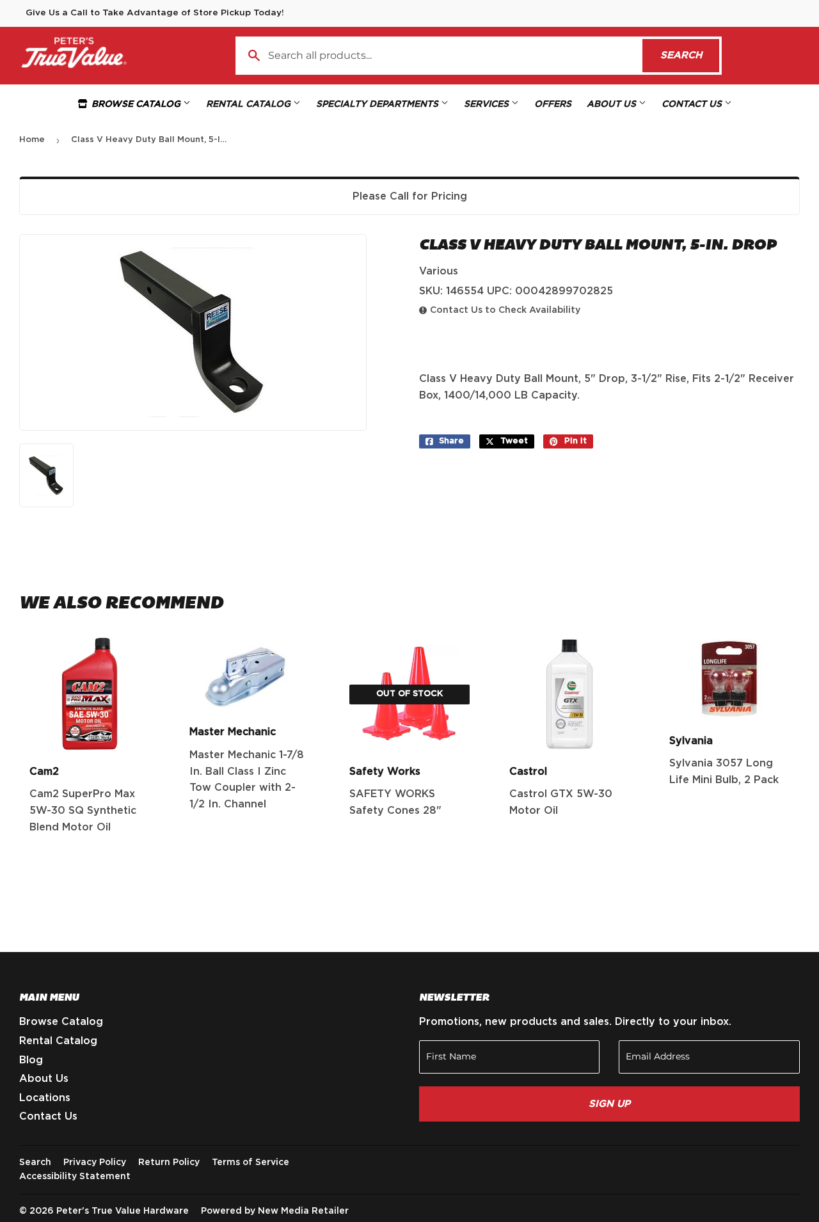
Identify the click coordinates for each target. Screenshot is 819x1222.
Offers (552, 104)
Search (689, 55)
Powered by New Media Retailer (275, 1211)
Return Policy (169, 1162)
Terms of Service (250, 1162)
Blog (31, 1060)
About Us (613, 104)
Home (32, 140)
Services (487, 104)
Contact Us (693, 104)
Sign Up (609, 1104)
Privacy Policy (94, 1162)
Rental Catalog (249, 104)
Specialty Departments (378, 104)
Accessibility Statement (75, 1176)
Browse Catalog (136, 104)
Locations (44, 1098)
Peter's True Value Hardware (122, 1211)
